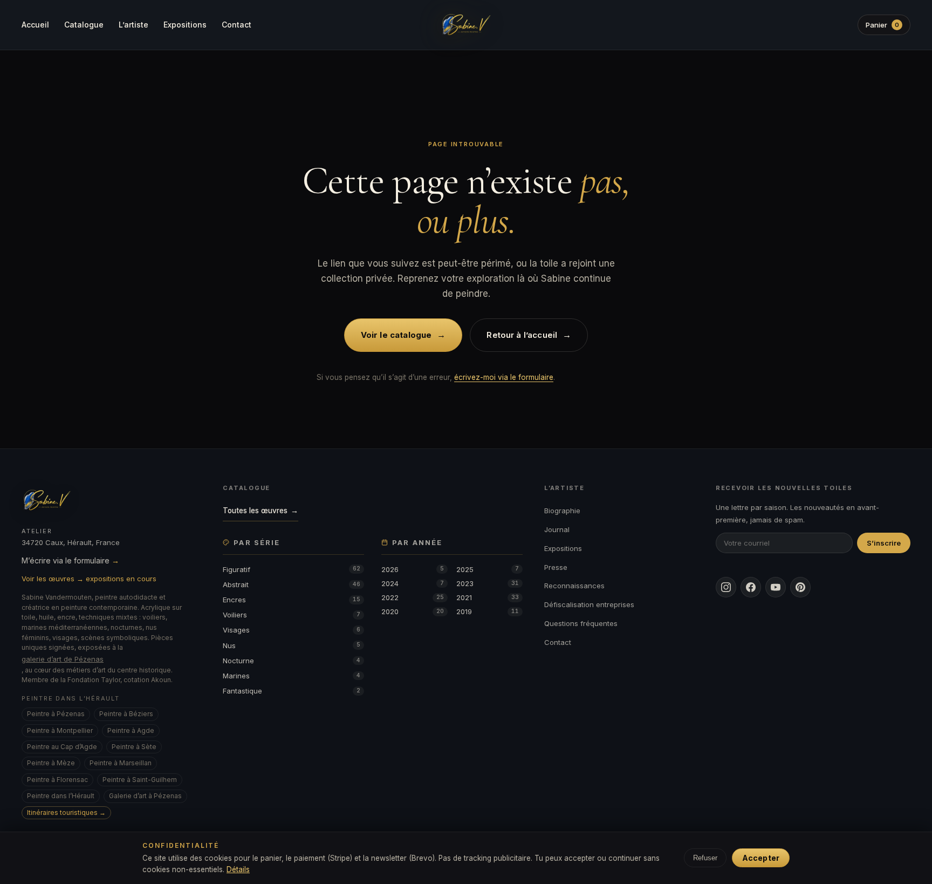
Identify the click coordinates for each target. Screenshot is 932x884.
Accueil (35, 24)
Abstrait (291, 584)
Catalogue (84, 24)
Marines (291, 675)
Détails (238, 869)
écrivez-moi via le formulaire (503, 377)
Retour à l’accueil (528, 334)
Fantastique (291, 690)
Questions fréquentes (581, 623)
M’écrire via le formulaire (70, 560)
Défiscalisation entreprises (589, 604)
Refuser (705, 858)
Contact (236, 24)
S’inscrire (884, 543)
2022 (412, 597)
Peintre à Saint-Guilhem (139, 780)
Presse (555, 567)
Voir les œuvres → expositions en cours (89, 578)
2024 (412, 583)
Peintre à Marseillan (121, 763)
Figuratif (291, 569)
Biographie (562, 510)
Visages (291, 629)
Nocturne (291, 660)
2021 (487, 597)
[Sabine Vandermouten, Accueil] (466, 25)
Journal (557, 529)
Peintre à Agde (130, 730)
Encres (291, 599)
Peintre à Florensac (57, 780)
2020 (412, 611)
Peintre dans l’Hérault (60, 796)
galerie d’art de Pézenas (63, 659)
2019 (487, 611)
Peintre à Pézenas (56, 714)
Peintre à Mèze (51, 763)
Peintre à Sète (134, 747)
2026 (412, 569)
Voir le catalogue (403, 334)
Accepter (760, 857)
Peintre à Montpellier (60, 730)
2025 (487, 569)
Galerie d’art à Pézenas (145, 796)
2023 (487, 583)
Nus (291, 645)
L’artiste (133, 24)
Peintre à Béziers (126, 714)
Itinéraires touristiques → (66, 812)
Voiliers (291, 614)
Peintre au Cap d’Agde (62, 747)
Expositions (185, 24)
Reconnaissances (574, 585)
